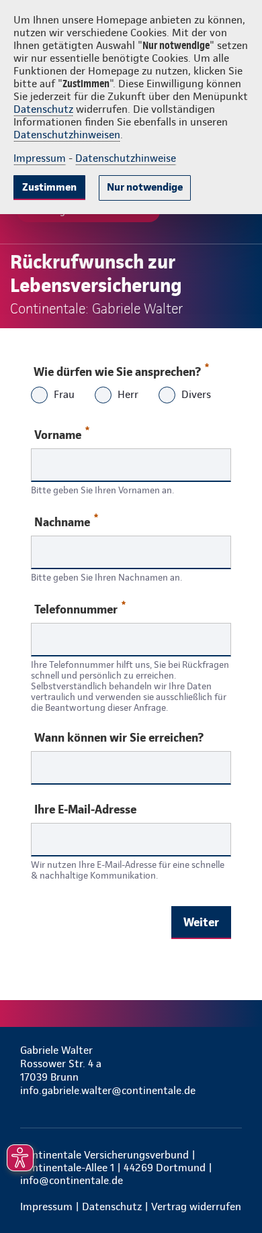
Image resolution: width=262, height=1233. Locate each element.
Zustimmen (49, 187)
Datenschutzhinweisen (66, 134)
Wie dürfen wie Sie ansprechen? (117, 371)
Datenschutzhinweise (125, 158)
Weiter (201, 922)
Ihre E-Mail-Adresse (85, 809)
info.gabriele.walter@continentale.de (107, 1090)
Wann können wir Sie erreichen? (119, 737)
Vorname (57, 435)
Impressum (39, 158)
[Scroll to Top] (233, 1190)
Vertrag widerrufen (196, 1206)
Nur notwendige (145, 187)
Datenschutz (43, 109)
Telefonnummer (76, 609)
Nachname (62, 522)
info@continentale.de (71, 1180)
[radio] (39, 396)
